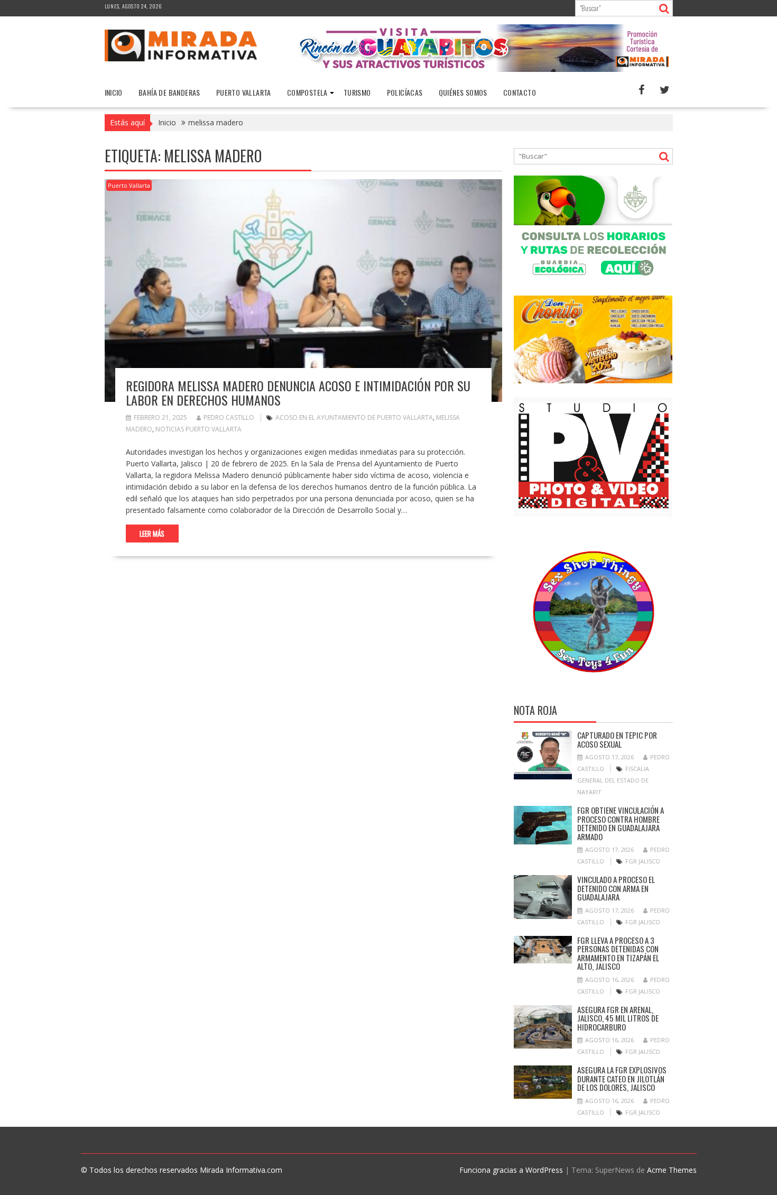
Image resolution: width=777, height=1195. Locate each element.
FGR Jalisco (642, 861)
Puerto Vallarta (243, 92)
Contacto (519, 92)
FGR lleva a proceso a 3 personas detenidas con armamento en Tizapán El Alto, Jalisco (618, 953)
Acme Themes (672, 1170)
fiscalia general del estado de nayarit (613, 780)
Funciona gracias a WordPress (511, 1170)
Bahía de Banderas (169, 92)
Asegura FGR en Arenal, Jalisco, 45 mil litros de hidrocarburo (618, 1018)
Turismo (357, 92)
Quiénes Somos (463, 92)
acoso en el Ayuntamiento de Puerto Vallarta (354, 417)
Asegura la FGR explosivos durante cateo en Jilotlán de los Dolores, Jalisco (622, 1078)
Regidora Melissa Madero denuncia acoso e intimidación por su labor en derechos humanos (298, 392)
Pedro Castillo (229, 417)
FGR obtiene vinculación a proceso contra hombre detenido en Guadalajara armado (620, 823)
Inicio (114, 92)
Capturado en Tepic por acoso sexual (617, 739)
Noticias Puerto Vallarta (198, 429)
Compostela (307, 92)
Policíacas (405, 92)
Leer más (152, 533)
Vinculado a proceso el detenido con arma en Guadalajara (616, 888)
